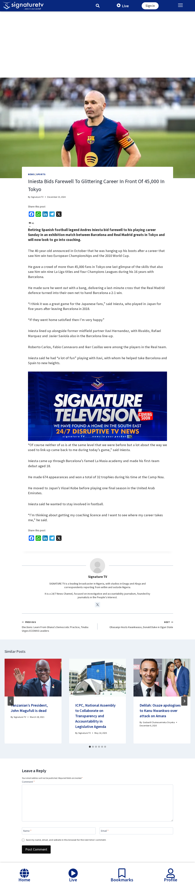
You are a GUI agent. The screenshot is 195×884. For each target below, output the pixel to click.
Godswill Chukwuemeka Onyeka (159, 722)
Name (27, 830)
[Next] (184, 701)
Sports (41, 174)
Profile (170, 880)
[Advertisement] (97, 40)
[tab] (90, 747)
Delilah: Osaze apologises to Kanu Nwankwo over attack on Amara (160, 710)
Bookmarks (122, 880)
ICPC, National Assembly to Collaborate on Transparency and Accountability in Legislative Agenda (95, 716)
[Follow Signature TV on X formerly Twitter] (97, 604)
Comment (28, 781)
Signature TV (37, 196)
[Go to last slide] (11, 701)
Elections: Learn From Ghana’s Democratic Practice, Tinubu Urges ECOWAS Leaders (55, 626)
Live (125, 6)
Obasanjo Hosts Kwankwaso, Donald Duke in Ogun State (141, 625)
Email (105, 830)
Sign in (150, 6)
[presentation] (33, 678)
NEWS (31, 174)
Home (24, 880)
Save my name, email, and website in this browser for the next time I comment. (66, 839)
